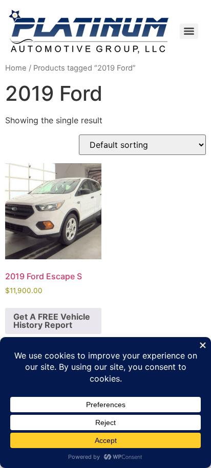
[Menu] (189, 31)
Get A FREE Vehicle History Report (51, 320)
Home (16, 68)
